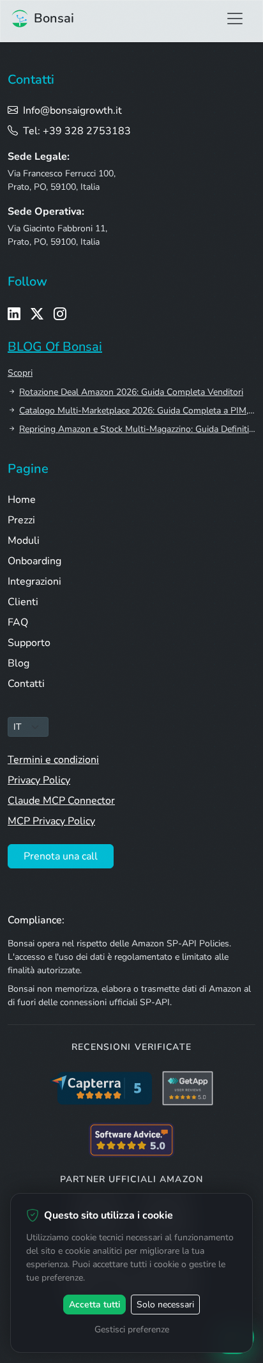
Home (22, 500)
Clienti (23, 602)
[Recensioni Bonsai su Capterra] (101, 1088)
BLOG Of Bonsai (55, 346)
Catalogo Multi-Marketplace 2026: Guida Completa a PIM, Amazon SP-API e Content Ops (137, 410)
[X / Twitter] (37, 314)
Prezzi (21, 520)
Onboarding (34, 561)
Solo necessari (165, 1304)
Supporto (29, 643)
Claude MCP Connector (61, 801)
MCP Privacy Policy (51, 821)
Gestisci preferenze (131, 1329)
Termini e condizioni (53, 760)
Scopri (20, 373)
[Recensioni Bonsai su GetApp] (187, 1088)
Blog (18, 663)
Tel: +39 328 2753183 (77, 131)
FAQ (18, 622)
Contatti (26, 684)
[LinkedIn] (14, 314)
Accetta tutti (94, 1304)
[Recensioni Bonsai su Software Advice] (131, 1140)
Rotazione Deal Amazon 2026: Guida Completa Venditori (131, 392)
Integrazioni (34, 581)
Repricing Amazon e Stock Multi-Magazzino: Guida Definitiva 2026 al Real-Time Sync (137, 429)
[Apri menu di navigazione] (235, 18)
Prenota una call (61, 856)
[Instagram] (60, 314)
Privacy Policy (39, 780)
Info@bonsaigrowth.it (72, 111)
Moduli (24, 541)
